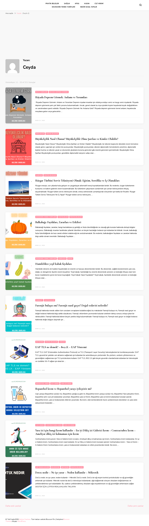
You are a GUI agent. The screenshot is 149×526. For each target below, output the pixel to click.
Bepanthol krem (42, 383)
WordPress (21, 521)
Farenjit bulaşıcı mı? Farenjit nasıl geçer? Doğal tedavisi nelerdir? (71, 305)
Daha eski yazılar (13, 505)
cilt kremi (99, 3)
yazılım (62, 342)
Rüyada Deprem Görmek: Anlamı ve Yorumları (61, 97)
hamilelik (62, 258)
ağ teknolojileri (42, 467)
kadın (86, 3)
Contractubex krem (54, 425)
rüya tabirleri (41, 92)
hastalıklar (63, 217)
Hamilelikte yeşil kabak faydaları (53, 264)
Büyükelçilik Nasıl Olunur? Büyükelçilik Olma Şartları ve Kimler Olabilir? (76, 139)
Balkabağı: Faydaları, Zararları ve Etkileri (58, 222)
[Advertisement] (74, 33)
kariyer (39, 175)
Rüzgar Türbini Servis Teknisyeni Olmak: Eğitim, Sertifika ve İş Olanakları (77, 180)
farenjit (39, 300)
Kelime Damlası (24, 519)
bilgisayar (55, 467)
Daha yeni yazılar (136, 505)
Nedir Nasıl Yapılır (88, 7)
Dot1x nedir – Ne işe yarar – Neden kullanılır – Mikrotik (66, 472)
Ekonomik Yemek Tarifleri (63, 7)
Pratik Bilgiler (52, 3)
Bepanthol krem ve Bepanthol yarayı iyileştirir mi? (63, 388)
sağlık (67, 3)
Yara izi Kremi (66, 383)
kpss (77, 3)
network (39, 342)
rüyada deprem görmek (59, 92)
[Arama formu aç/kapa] (140, 5)
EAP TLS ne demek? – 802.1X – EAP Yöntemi (61, 347)
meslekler (40, 133)
